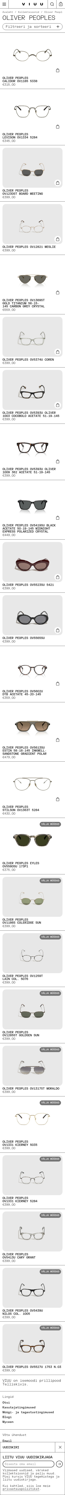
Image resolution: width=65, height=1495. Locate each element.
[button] (52, 4)
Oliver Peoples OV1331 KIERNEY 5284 (32, 1181)
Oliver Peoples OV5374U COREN (32, 340)
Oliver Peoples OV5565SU (32, 619)
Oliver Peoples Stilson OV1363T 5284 (32, 790)
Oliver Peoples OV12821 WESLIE (32, 228)
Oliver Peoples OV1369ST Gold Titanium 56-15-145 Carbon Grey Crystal (32, 284)
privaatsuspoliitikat (21, 1489)
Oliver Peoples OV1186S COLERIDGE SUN (32, 902)
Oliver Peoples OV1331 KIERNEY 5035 (32, 1124)
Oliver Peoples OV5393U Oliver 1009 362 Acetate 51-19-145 (32, 452)
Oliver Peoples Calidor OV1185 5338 (32, 61)
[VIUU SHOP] (32, 4)
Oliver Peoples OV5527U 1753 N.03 (32, 1348)
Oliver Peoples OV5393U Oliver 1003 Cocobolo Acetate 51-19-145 (32, 395)
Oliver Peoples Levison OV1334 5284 (32, 117)
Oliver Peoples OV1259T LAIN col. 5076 (32, 959)
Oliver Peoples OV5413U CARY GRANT (32, 1237)
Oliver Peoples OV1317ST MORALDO (32, 1069)
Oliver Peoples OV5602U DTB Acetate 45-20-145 (32, 674)
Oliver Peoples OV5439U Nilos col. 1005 (32, 1293)
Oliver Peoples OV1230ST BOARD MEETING (32, 173)
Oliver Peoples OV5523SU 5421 (32, 566)
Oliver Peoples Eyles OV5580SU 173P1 (32, 846)
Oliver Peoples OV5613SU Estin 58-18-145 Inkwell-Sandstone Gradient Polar (32, 732)
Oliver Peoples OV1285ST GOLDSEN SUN (32, 1015)
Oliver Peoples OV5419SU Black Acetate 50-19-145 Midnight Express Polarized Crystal (32, 509)
